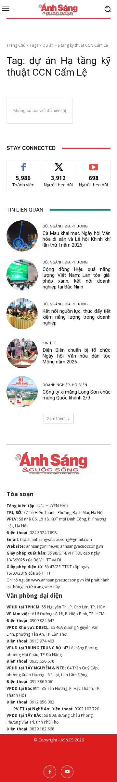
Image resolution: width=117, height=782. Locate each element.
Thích (24, 163)
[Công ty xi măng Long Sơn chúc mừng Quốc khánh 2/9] (22, 391)
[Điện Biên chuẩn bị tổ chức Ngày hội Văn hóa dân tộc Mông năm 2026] (22, 352)
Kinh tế (49, 343)
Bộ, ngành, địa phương (65, 226)
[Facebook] (50, 771)
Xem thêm (56, 418)
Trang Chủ (15, 45)
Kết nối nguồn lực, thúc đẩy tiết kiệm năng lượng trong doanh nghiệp (76, 317)
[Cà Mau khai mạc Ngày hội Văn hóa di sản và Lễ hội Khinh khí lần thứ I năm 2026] (22, 235)
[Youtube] (67, 771)
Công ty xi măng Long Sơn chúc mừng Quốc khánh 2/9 (76, 395)
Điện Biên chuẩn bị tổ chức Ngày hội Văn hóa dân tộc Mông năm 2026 (76, 356)
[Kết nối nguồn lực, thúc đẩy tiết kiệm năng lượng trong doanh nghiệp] (22, 313)
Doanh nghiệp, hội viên (65, 384)
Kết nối (58, 163)
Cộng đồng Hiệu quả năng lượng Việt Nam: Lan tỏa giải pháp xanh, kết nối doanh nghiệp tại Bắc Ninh (76, 278)
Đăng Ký (93, 163)
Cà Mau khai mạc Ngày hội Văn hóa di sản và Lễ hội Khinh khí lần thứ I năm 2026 (76, 239)
